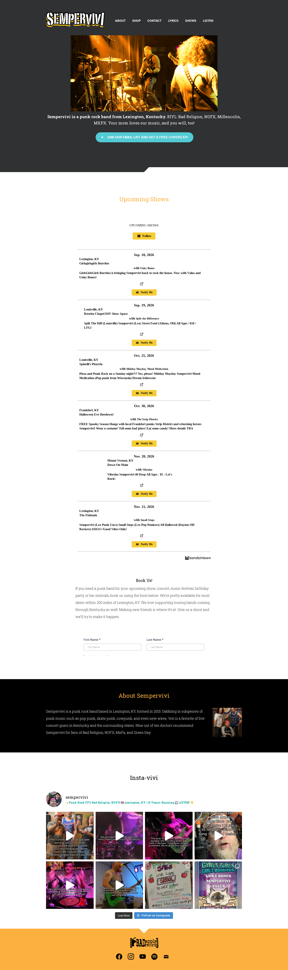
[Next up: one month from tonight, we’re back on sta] (218, 885)
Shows (190, 20)
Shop (136, 20)
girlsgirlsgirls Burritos (94, 263)
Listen (208, 20)
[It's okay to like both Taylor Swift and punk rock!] (119, 835)
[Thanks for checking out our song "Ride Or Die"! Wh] (70, 885)
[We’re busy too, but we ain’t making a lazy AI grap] (169, 885)
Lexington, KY (89, 259)
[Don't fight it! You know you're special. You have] (119, 885)
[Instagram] (131, 956)
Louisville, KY (93, 309)
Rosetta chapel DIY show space (106, 313)
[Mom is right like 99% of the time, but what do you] (218, 835)
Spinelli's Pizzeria (90, 364)
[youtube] (142, 956)
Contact (154, 20)
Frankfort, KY (89, 410)
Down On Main (117, 464)
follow (146, 236)
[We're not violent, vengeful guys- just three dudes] (169, 835)
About (120, 20)
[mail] (166, 956)
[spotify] (154, 956)
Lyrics (173, 20)
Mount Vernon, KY (120, 460)
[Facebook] (119, 956)
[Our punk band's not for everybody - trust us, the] (70, 835)
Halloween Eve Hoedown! (96, 414)
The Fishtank (88, 515)
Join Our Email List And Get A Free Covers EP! (147, 137)
